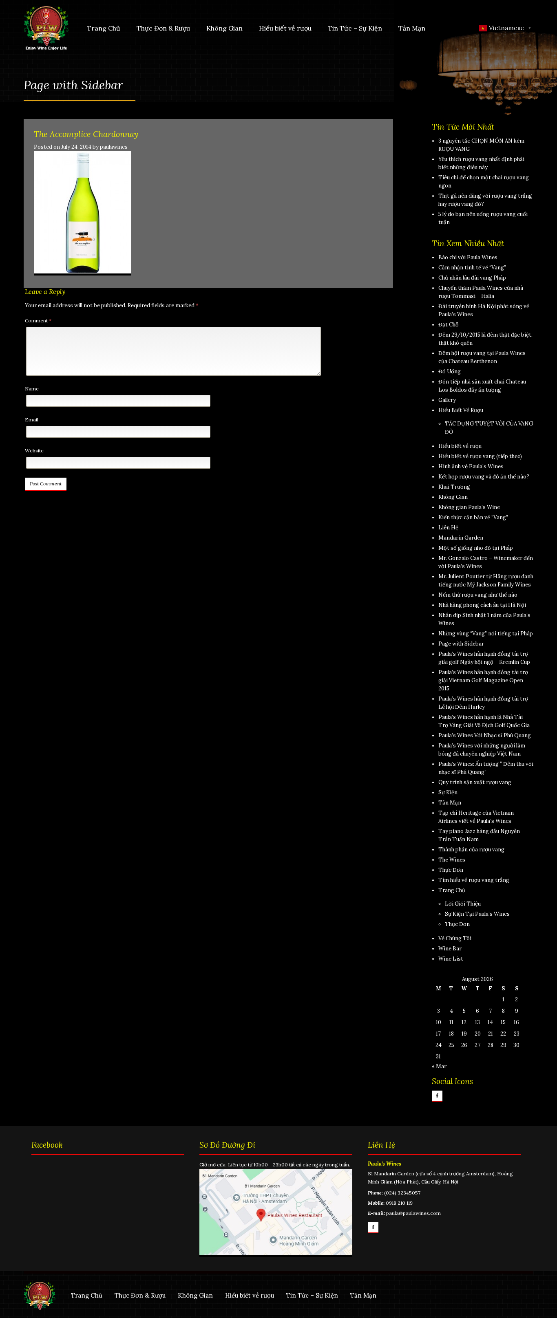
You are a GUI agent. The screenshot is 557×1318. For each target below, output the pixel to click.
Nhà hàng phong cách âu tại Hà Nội (482, 605)
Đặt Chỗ (448, 324)
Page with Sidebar (461, 643)
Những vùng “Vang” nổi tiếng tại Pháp (485, 633)
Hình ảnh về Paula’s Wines (471, 466)
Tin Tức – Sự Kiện (355, 28)
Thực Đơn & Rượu (163, 28)
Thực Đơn (450, 869)
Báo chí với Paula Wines (467, 257)
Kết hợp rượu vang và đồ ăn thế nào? (483, 476)
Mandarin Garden (460, 537)
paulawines (114, 146)
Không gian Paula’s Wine (469, 507)
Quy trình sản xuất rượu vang (474, 782)
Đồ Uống (449, 371)
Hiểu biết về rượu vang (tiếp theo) (480, 456)
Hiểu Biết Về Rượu (460, 410)
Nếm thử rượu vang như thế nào (477, 594)
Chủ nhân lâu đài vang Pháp (472, 277)
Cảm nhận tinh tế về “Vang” (472, 267)
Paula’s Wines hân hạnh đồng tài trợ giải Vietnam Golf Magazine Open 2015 (483, 680)
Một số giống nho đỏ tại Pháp (475, 547)
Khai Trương (454, 486)
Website (34, 450)
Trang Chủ (103, 28)
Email (31, 420)
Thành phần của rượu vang (471, 849)
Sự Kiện (448, 792)
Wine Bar (450, 948)
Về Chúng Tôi (454, 938)
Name (32, 389)
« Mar (439, 1066)
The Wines (451, 859)
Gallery (447, 400)
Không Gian (224, 28)
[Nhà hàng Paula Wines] (46, 27)
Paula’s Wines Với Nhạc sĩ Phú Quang (484, 735)
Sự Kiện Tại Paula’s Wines (477, 913)
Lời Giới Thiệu (463, 903)
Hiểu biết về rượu (285, 28)
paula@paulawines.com (413, 1213)
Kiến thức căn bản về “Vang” (473, 517)
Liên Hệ (448, 527)
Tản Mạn (411, 28)
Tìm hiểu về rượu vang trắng (473, 880)
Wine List (450, 958)
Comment (38, 320)
